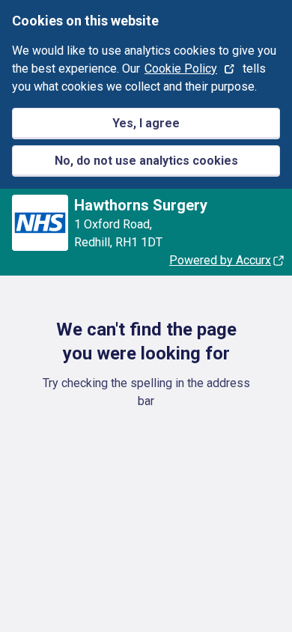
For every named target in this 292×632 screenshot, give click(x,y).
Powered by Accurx (220, 260)
